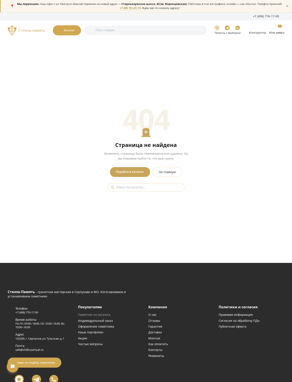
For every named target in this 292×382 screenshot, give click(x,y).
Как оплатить (158, 344)
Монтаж (154, 338)
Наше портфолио (90, 332)
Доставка (155, 332)
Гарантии (42, 16)
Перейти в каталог (130, 172)
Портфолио (25, 16)
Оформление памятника (96, 326)
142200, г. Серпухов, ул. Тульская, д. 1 (39, 338)
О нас (11, 16)
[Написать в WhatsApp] (237, 27)
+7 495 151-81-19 (130, 8)
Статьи (71, 16)
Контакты (109, 16)
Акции (82, 338)
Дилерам (58, 16)
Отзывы (154, 321)
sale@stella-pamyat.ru (29, 350)
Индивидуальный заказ (95, 321)
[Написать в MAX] (217, 27)
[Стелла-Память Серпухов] (26, 30)
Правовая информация (236, 315)
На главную (167, 172)
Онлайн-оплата (89, 16)
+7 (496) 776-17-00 (26, 312)
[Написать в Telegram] (227, 27)
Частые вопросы (90, 344)
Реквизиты (156, 356)
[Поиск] (90, 30)
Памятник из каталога (94, 315)
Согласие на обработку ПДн (239, 321)
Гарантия (155, 326)
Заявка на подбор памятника (34, 362)
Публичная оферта (232, 326)
